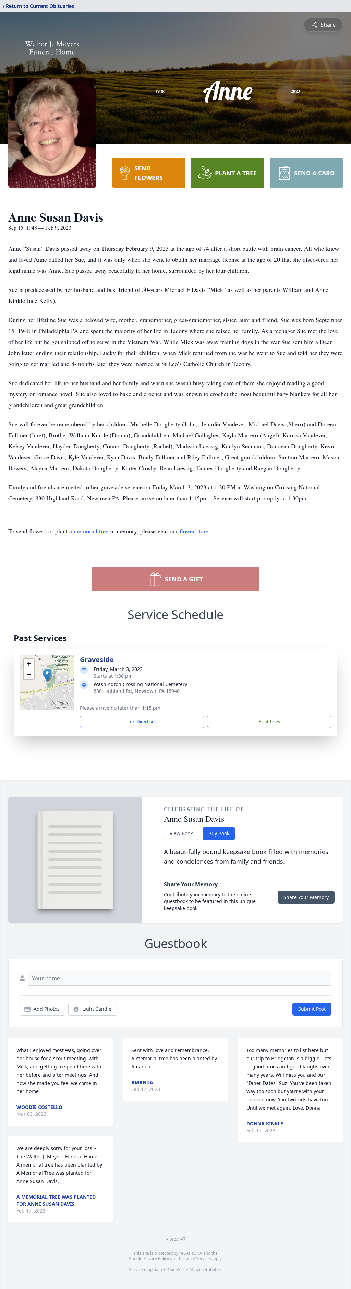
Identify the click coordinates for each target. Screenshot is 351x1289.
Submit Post (312, 1009)
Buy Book (218, 833)
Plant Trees (269, 721)
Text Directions (142, 721)
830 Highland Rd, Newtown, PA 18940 (137, 691)
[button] (47, 675)
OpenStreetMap (183, 1270)
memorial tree (91, 531)
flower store (194, 531)
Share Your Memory (306, 897)
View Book (181, 833)
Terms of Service (194, 1259)
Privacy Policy (156, 1259)
